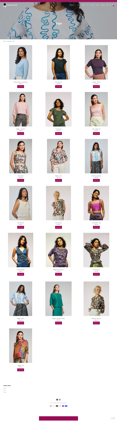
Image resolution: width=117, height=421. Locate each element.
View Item (20, 86)
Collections (72, 4)
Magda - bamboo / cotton (58, 318)
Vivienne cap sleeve (96, 176)
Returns (83, 4)
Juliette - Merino (96, 82)
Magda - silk (21, 365)
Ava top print (58, 222)
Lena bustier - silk (96, 222)
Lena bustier (21, 176)
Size (88, 4)
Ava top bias (58, 129)
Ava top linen (58, 82)
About (79, 4)
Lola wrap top (96, 269)
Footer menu (7, 385)
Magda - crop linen (20, 129)
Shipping (102, 4)
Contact (92, 4)
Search (4, 388)
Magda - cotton (20, 318)
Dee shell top (20, 222)
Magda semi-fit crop (58, 269)
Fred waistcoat (20, 269)
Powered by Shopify (63, 402)
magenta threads (12, 5)
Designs (97, 4)
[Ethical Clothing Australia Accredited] (58, 1)
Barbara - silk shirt (96, 318)
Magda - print (58, 176)
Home (4, 41)
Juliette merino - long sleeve (21, 82)
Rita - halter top (96, 129)
